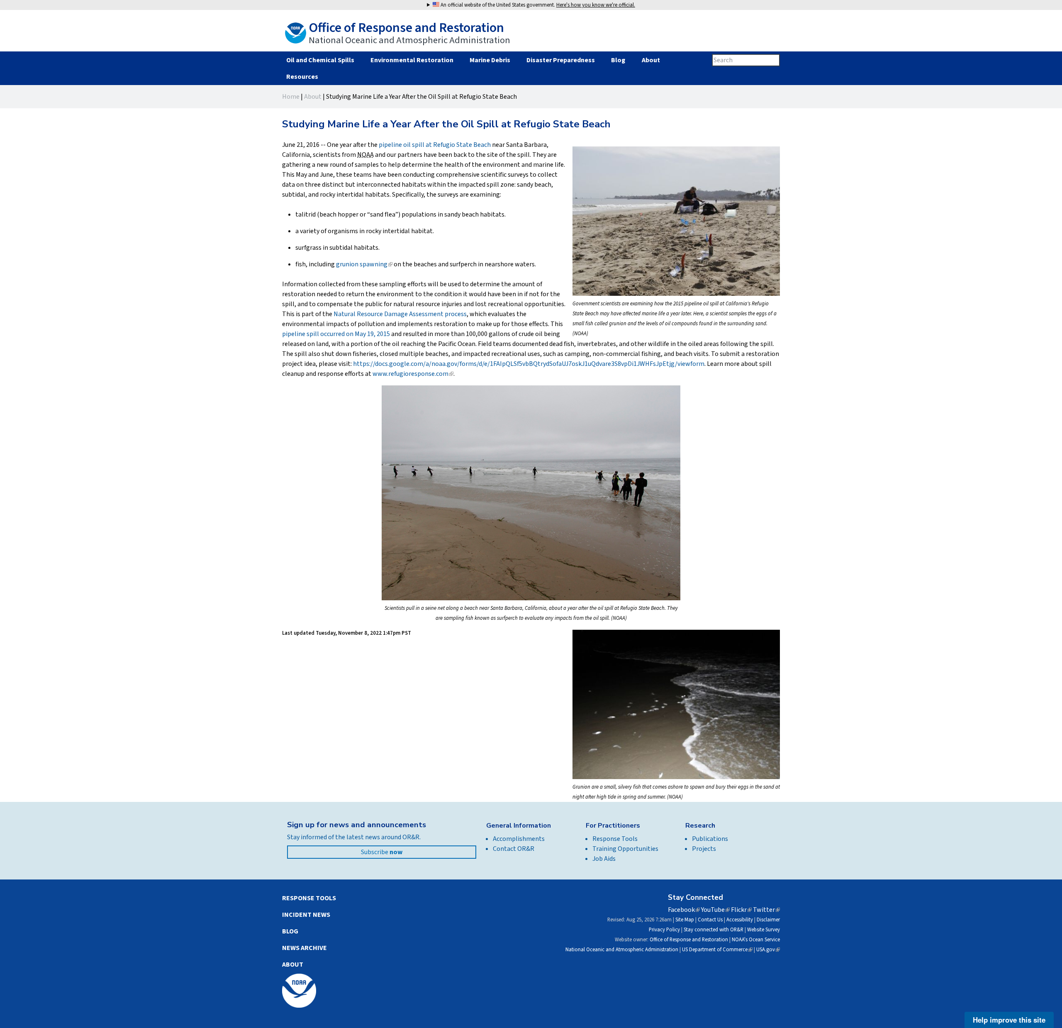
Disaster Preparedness (560, 60)
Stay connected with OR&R (713, 929)
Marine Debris (490, 60)
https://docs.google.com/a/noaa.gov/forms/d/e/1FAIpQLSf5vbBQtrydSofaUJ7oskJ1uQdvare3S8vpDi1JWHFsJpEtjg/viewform (528, 363)
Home (291, 96)
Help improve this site (1009, 1020)
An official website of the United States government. (537, 5)
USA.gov (768, 949)
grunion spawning (364, 264)
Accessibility (739, 919)
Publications (710, 838)
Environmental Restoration (411, 60)
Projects (704, 848)
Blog (618, 60)
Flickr (741, 909)
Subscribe (381, 852)
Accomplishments (519, 838)
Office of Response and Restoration (689, 939)
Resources (302, 76)
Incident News (306, 914)
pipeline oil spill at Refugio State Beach (435, 144)
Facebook (684, 909)
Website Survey (763, 929)
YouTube (715, 909)
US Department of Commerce (717, 949)
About (651, 60)
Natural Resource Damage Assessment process (400, 314)
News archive (304, 947)
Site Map (684, 919)
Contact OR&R (513, 848)
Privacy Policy (664, 929)
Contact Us (710, 919)
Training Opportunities (625, 848)
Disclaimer (768, 919)
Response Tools (615, 838)
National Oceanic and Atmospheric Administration (621, 949)
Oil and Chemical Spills (320, 60)
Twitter (766, 909)
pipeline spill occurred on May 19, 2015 (336, 334)
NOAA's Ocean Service (756, 939)
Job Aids (604, 858)
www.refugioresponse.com (413, 373)
